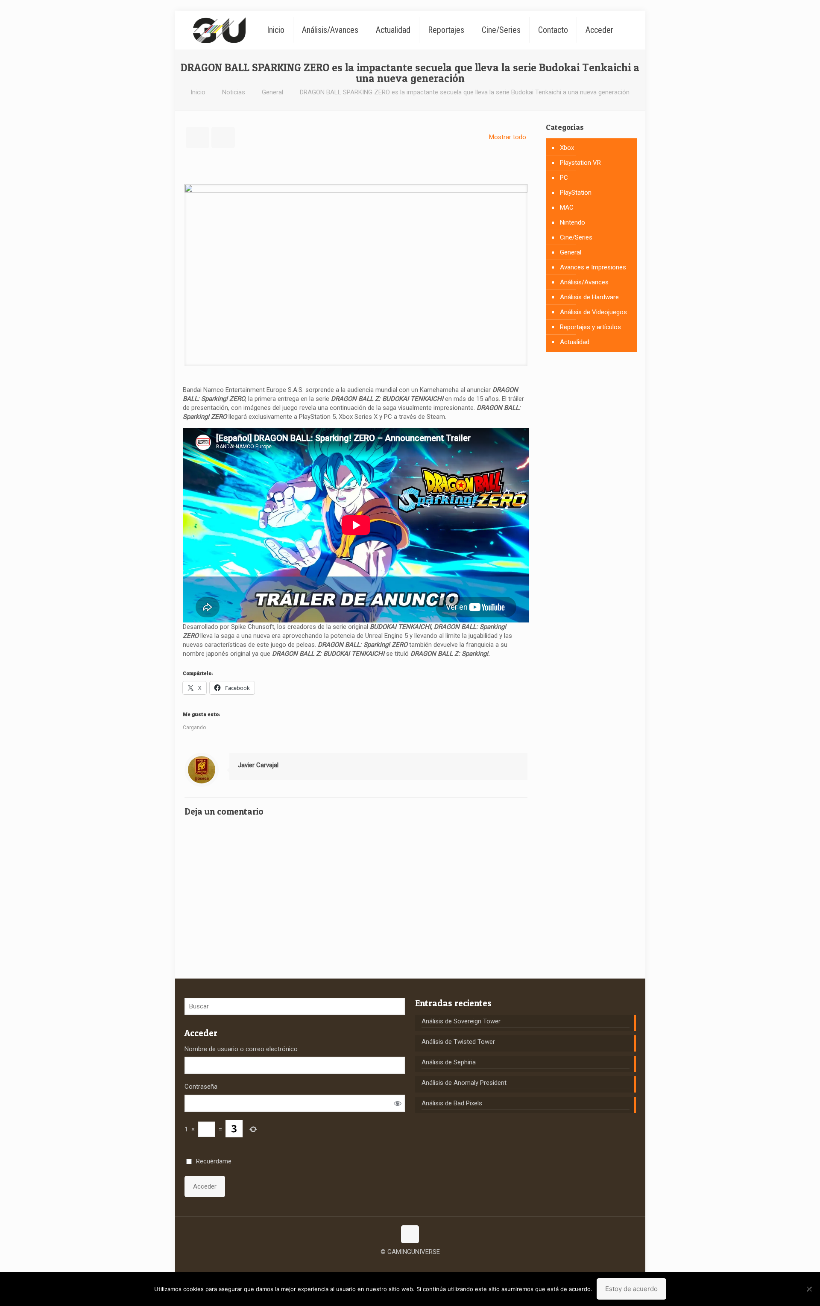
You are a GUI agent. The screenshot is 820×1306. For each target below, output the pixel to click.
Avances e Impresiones (593, 267)
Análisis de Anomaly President (464, 1083)
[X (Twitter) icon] (410, 1265)
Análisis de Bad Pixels (452, 1103)
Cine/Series (576, 237)
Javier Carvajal (258, 765)
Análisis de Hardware (589, 297)
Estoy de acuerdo (631, 1289)
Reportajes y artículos (590, 327)
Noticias (233, 92)
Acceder (205, 1186)
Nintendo (572, 222)
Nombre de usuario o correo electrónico (241, 1049)
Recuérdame (213, 1161)
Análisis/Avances (584, 282)
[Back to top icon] (410, 1234)
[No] (809, 1289)
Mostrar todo (507, 137)
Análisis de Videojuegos (593, 312)
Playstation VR (580, 163)
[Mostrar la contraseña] (397, 1103)
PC (564, 177)
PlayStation (576, 192)
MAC (567, 207)
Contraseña (200, 1086)
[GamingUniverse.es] (219, 30)
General (272, 92)
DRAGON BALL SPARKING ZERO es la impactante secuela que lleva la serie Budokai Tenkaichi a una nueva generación (465, 92)
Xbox (567, 148)
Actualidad (574, 342)
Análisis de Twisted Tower (458, 1042)
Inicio (197, 92)
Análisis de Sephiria (449, 1062)
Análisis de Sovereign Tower (461, 1021)
